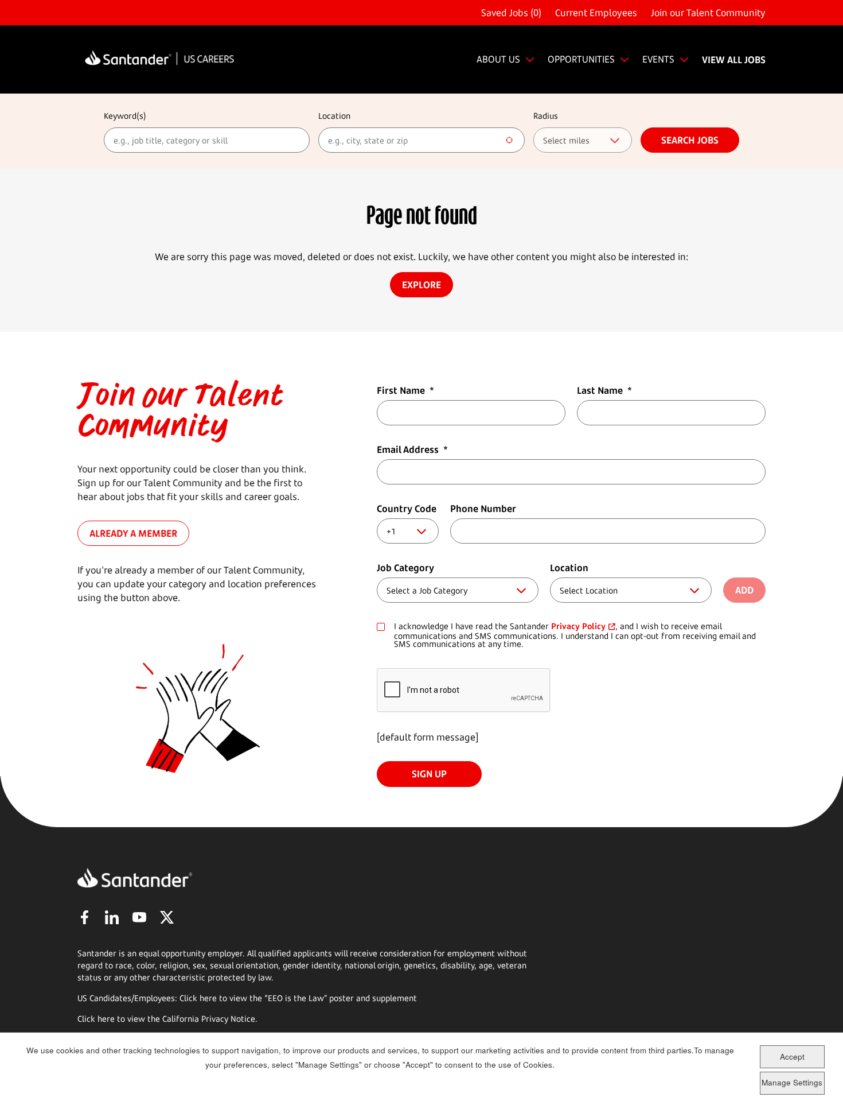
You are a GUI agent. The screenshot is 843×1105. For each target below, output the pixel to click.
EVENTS (658, 59)
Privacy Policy (578, 626)
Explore (421, 284)
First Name (405, 390)
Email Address (412, 449)
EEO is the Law (296, 997)
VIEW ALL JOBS (734, 59)
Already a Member (133, 533)
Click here (96, 1018)
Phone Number (483, 508)
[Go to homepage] (159, 59)
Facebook (84, 917)
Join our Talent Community (708, 12)
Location (334, 115)
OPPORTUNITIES (581, 59)
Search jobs (690, 140)
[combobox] (421, 140)
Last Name (604, 390)
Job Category (405, 567)
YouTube (139, 917)
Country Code (406, 508)
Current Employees (596, 12)
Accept (792, 1056)
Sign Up (429, 773)
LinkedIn (112, 917)
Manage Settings (792, 1082)
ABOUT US (498, 59)
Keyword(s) (125, 115)
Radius (545, 115)
